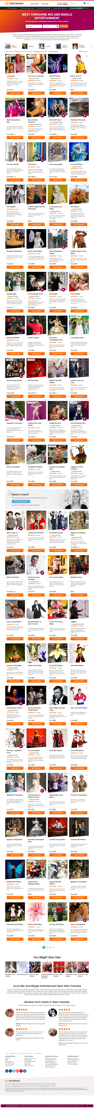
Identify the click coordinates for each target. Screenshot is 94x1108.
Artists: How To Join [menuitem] (72, 1061)
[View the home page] (14, 3)
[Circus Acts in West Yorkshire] (83, 967)
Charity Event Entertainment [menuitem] (51, 1064)
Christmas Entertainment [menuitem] (51, 1062)
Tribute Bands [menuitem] (27, 1062)
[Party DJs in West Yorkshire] (35, 967)
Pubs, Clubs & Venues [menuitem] (50, 1065)
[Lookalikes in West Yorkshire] (11, 967)
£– (39, 51)
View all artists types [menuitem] (29, 1065)
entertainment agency (33, 39)
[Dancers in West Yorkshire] (59, 967)
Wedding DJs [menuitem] (27, 1064)
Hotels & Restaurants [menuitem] (50, 1067)
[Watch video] (42, 71)
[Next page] (53, 947)
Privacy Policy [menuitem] (8, 1065)
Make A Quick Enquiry (21, 501)
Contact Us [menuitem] (7, 1058)
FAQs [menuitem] (6, 1059)
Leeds (40, 993)
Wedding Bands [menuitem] (28, 1059)
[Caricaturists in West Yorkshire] (71, 967)
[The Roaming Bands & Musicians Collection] (47, 967)
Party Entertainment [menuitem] (49, 1061)
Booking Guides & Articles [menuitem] (74, 1059)
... (33, 86)
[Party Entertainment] (23, 967)
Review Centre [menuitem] (8, 1061)
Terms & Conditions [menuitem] (9, 1064)
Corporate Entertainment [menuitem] (51, 1059)
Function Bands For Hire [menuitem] (30, 1058)
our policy (81, 1106)
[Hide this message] (87, 1106)
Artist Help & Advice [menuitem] (72, 1062)
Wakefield (56, 994)
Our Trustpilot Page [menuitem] (9, 1062)
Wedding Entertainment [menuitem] (50, 1058)
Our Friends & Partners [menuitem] (73, 1064)
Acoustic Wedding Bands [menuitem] (30, 1061)
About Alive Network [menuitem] (72, 1058)
